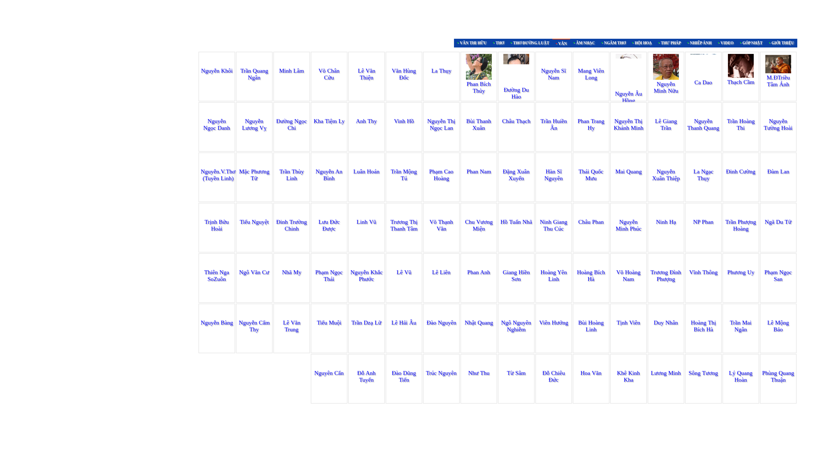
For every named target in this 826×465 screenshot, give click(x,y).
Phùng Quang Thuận (778, 376)
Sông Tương (703, 373)
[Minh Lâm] (292, 64)
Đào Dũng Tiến (404, 376)
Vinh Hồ (404, 121)
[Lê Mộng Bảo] (778, 316)
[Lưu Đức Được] (329, 215)
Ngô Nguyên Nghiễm (516, 326)
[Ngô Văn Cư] (254, 266)
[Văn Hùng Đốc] (404, 64)
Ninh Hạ (666, 222)
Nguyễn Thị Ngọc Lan (441, 124)
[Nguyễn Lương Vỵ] (254, 115)
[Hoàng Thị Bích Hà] (703, 316)
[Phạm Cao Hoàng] (441, 165)
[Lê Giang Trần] (666, 115)
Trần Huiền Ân (553, 124)
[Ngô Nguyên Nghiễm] (516, 316)
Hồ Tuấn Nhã (516, 222)
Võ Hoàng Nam (628, 275)
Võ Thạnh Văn (441, 225)
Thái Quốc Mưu (591, 174)
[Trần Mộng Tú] (404, 165)
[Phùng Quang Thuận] (778, 367)
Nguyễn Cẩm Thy (254, 326)
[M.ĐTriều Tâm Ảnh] (778, 71)
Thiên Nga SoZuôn (216, 275)
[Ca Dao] (703, 76)
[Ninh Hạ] (666, 215)
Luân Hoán (366, 171)
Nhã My (291, 272)
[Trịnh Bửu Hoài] (217, 215)
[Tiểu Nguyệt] (254, 215)
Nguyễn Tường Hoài (778, 124)
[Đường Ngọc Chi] (292, 115)
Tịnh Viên (628, 322)
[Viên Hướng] (554, 316)
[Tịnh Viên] (628, 316)
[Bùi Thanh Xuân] (479, 115)
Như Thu (478, 373)
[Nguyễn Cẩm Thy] (254, 316)
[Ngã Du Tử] (778, 215)
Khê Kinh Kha (628, 376)
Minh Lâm (291, 70)
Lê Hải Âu (403, 322)
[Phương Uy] (741, 266)
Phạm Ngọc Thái (329, 275)
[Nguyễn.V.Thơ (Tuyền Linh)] (218, 165)
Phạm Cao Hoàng (441, 174)
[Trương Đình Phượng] (666, 266)
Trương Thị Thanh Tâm (404, 225)
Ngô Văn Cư (254, 272)
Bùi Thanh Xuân (478, 124)
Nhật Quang (479, 322)
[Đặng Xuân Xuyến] (516, 165)
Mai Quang (628, 171)
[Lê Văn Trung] (292, 316)
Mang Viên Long (591, 87)
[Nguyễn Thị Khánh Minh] (628, 115)
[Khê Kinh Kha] (628, 367)
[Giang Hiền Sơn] (516, 266)
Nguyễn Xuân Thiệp (666, 174)
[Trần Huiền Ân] (554, 115)
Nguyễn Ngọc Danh (216, 124)
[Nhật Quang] (479, 316)
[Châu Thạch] (516, 115)
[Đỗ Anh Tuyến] (366, 367)
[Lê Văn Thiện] (366, 64)
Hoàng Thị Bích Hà (703, 326)
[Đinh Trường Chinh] (292, 215)
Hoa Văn (590, 373)
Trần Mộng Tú (404, 174)
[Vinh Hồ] (404, 115)
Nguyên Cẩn (329, 373)
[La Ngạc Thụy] (703, 165)
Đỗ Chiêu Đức (553, 376)
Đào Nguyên (441, 322)
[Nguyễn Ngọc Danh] (217, 115)
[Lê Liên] (441, 266)
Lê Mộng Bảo (778, 326)
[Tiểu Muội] (329, 316)
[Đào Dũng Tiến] (404, 367)
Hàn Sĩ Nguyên (553, 174)
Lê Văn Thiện (366, 74)
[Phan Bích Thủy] (479, 78)
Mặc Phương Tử (254, 174)
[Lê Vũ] (404, 266)
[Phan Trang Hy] (591, 115)
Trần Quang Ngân (254, 74)
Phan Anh (478, 272)
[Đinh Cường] (741, 165)
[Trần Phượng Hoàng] (741, 215)
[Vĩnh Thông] (703, 266)
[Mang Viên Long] (591, 77)
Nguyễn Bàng (217, 322)
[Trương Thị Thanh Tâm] (404, 215)
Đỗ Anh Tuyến (366, 376)
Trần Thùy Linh (291, 174)
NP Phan (703, 222)
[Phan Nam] (479, 165)
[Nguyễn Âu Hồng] (628, 87)
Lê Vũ (404, 272)
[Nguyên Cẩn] (329, 367)
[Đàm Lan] (778, 165)
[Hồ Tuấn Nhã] (516, 215)
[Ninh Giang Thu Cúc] (554, 215)
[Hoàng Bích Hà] (591, 266)
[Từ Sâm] (516, 367)
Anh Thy (366, 121)
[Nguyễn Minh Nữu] (666, 78)
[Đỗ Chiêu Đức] (554, 367)
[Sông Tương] (703, 367)
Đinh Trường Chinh (291, 225)
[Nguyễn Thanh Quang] (703, 115)
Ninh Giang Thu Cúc (553, 225)
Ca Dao (703, 82)
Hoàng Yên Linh (553, 275)
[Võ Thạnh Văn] (441, 215)
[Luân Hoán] (366, 165)
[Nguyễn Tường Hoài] (778, 115)
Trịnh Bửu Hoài (217, 225)
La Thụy (441, 70)
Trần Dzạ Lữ (366, 322)
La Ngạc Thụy (703, 174)
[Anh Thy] (366, 115)
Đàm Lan (778, 171)
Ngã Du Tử (778, 222)
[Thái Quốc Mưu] (591, 165)
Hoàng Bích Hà (591, 275)
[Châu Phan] (591, 215)
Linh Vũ (366, 222)
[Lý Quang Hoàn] (741, 367)
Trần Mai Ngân (740, 326)
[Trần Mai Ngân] (741, 316)
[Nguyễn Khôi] (217, 64)
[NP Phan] (703, 215)
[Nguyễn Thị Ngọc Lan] (441, 115)
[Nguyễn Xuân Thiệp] (666, 165)
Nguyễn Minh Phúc (628, 225)
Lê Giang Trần (666, 124)
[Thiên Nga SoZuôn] (217, 266)
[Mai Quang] (628, 165)
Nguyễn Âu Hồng (628, 97)
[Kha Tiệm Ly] (329, 115)
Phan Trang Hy (591, 124)
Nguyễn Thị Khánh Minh (628, 124)
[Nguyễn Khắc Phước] (366, 266)
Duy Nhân (666, 322)
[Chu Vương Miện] (479, 215)
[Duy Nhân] (666, 316)
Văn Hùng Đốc (404, 74)
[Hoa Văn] (591, 367)
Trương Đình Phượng (665, 275)
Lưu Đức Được (329, 225)
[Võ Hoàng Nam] (628, 266)
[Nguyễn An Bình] (329, 165)
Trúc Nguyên (441, 373)
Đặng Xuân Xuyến (516, 174)
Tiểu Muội (329, 322)
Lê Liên (441, 272)
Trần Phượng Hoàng (740, 225)
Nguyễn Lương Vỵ (254, 124)
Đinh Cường (740, 171)
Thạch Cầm (740, 82)
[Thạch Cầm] (741, 76)
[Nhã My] (292, 266)
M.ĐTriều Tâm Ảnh (778, 81)
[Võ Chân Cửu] (329, 64)
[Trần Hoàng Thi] (741, 115)
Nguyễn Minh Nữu (666, 87)
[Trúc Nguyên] (441, 367)
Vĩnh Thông (703, 272)
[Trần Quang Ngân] (254, 64)
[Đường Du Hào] (516, 83)
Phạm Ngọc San (778, 275)
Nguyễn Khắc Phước (366, 275)
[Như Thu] (479, 367)
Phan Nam (479, 171)
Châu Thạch (516, 121)
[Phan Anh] (479, 266)
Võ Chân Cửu (328, 74)
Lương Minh (666, 373)
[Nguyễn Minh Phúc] (628, 215)
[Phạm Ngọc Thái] (329, 266)
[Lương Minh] (666, 367)
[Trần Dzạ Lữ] (366, 316)
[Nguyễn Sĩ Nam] (554, 64)
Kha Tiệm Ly (329, 121)
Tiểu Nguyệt (254, 222)
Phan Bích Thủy (479, 87)
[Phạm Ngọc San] (778, 266)
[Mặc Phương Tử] (254, 165)
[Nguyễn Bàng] (217, 316)
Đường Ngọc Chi (291, 124)
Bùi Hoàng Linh (591, 326)
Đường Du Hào (516, 93)
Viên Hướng (553, 322)
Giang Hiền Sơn (516, 275)
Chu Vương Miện (479, 225)
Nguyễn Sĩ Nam (553, 74)
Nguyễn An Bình (329, 174)
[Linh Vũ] (366, 215)
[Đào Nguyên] (441, 316)
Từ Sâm (516, 373)
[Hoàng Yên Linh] (554, 266)
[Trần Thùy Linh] (292, 165)
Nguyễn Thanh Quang (703, 124)
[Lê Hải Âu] (404, 316)
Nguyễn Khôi (217, 70)
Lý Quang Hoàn (740, 376)
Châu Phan (591, 222)
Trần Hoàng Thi (741, 124)
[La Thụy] (441, 64)
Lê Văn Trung (291, 326)
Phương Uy (740, 272)
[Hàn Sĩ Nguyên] (554, 165)
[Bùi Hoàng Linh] (591, 316)
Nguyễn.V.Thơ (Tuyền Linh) (218, 174)
